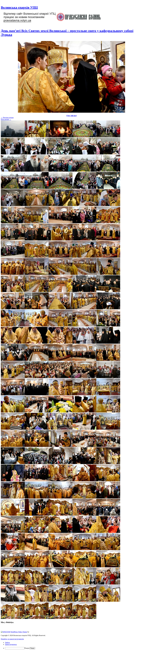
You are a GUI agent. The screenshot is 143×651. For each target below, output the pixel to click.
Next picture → (6, 119)
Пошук (26, 648)
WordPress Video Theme (18, 632)
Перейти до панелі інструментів (12, 639)
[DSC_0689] (71, 112)
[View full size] (71, 116)
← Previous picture (7, 117)
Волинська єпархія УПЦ (19, 7)
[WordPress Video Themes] (5, 632)
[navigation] (71, 645)
